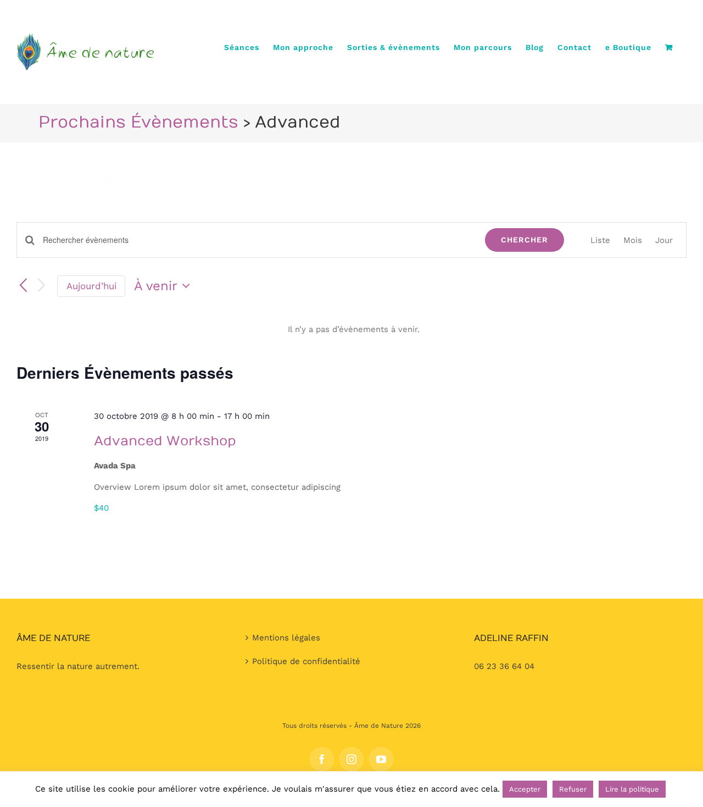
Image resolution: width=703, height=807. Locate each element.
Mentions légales (286, 638)
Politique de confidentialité (306, 661)
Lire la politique (632, 789)
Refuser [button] (573, 789)
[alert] (354, 329)
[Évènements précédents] (23, 285)
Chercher (524, 239)
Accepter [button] (524, 789)
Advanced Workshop (165, 441)
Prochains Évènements (138, 122)
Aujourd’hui (91, 285)
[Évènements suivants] (41, 286)
